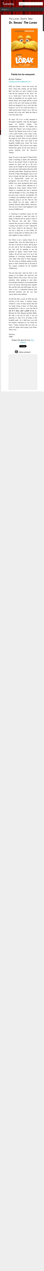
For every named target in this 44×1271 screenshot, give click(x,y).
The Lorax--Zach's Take (20, 18)
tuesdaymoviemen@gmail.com (20, 81)
